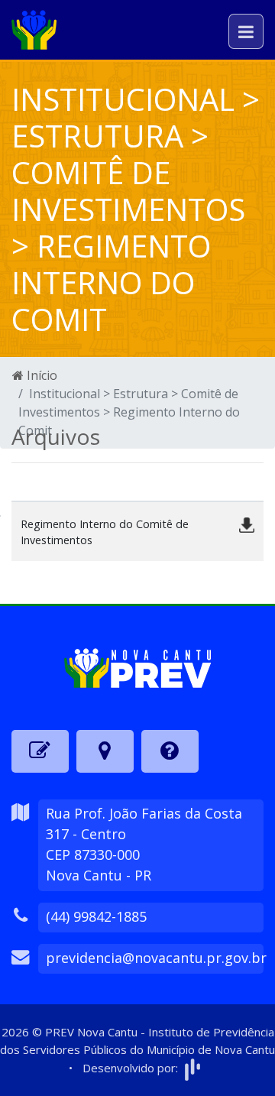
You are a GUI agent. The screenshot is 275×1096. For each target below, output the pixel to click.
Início (40, 375)
